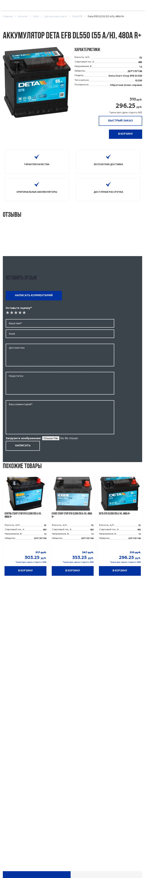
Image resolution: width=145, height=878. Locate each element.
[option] (25, 529)
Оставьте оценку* (19, 308)
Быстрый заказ (120, 120)
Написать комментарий (34, 295)
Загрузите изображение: (23, 438)
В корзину (125, 134)
